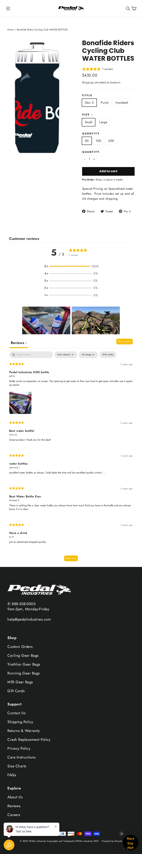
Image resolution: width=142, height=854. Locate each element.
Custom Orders (20, 646)
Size (87, 114)
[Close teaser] (122, 834)
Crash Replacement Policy (28, 739)
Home (10, 29)
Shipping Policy (20, 722)
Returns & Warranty (23, 730)
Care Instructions (21, 757)
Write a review (124, 341)
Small (88, 122)
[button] (71, 266)
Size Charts (16, 766)
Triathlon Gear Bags (23, 664)
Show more (71, 558)
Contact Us (16, 713)
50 (87, 140)
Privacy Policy (18, 748)
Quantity (91, 133)
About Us (15, 797)
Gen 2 (89, 102)
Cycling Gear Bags (23, 655)
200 (111, 140)
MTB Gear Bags (20, 682)
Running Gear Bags (23, 673)
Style (87, 95)
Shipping (87, 82)
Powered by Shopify (112, 841)
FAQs (11, 775)
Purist (105, 102)
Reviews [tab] (18, 343)
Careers (13, 814)
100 (98, 140)
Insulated (122, 102)
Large (103, 122)
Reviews (14, 806)
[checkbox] (107, 354)
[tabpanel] (71, 458)
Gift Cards (16, 691)
